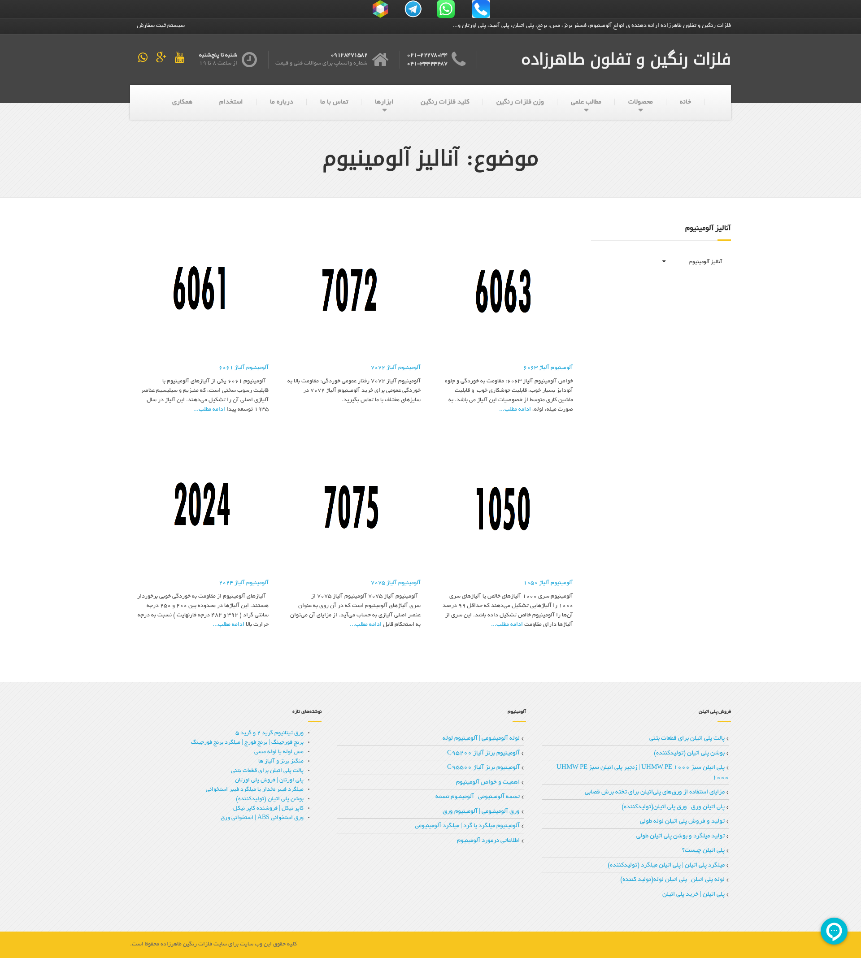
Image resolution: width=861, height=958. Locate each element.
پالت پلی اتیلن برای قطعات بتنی (687, 738)
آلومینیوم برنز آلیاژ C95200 (483, 753)
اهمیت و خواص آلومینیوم (488, 782)
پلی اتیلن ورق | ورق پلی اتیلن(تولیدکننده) (673, 807)
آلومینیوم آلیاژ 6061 (244, 368)
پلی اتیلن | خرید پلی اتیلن (693, 894)
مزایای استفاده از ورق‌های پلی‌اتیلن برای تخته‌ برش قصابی (655, 792)
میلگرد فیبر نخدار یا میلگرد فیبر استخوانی (255, 790)
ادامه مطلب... (515, 410)
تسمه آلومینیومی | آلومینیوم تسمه (477, 796)
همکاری (182, 102)
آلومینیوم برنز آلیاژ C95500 (483, 767)
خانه (685, 102)
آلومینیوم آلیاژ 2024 (244, 583)
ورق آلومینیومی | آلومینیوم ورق (481, 811)
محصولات (640, 102)
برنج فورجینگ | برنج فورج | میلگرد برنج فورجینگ (247, 743)
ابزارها (384, 102)
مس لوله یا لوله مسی (279, 752)
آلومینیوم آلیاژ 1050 (548, 583)
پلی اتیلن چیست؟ (703, 850)
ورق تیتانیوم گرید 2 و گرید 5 (269, 733)
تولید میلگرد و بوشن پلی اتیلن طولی (680, 836)
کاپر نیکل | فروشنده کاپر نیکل (268, 809)
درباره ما (281, 102)
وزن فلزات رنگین (520, 102)
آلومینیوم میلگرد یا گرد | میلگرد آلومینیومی (467, 826)
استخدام (231, 102)
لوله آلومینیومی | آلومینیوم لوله (481, 738)
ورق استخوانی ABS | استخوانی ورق (262, 818)
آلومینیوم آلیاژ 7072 (396, 368)
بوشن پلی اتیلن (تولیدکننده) (689, 753)
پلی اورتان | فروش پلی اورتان (269, 780)
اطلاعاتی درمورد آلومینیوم (488, 840)
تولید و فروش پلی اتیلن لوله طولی (682, 821)
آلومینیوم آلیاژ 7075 (396, 583)
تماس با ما (334, 102)
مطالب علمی (586, 102)
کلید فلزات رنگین (445, 102)
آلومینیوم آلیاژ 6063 (548, 368)
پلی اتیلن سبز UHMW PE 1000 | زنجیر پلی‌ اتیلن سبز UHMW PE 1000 (643, 772)
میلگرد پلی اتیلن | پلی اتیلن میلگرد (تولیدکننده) (666, 865)
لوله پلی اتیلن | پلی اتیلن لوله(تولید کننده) (672, 879)
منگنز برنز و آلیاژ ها (281, 762)
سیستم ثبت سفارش (161, 26)
